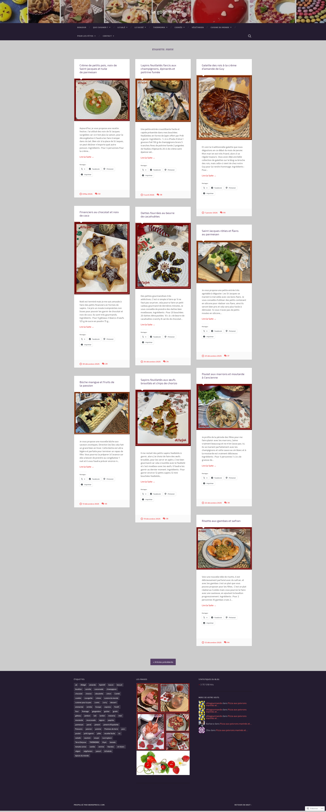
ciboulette (99, 694)
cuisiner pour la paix (83, 702)
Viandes (110, 747)
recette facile (109, 733)
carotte (88, 689)
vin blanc (120, 747)
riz (119, 733)
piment (97, 724)
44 (228, 642)
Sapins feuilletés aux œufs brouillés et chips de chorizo (159, 381)
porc (123, 729)
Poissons (78, 729)
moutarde (79, 720)
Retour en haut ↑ (243, 805)
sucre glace (107, 738)
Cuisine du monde (220, 27)
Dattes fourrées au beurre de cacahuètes (157, 214)
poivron (89, 729)
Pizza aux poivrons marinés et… (236, 723)
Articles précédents (164, 662)
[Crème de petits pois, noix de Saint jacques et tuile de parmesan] (102, 99)
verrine (101, 747)
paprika (111, 720)
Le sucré (139, 27)
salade (78, 738)
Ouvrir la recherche (249, 36)
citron (109, 694)
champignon (112, 689)
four (77, 711)
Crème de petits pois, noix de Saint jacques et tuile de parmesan (98, 69)
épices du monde (82, 755)
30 (228, 503)
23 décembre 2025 (213, 356)
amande (92, 685)
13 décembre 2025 (91, 504)
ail (76, 685)
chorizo (89, 694)
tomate (113, 742)
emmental (79, 707)
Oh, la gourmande (163, 11)
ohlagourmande (214, 703)
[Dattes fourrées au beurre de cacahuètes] (163, 256)
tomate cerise (80, 747)
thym (104, 742)
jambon (87, 716)
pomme (98, 729)
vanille (92, 747)
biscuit (119, 685)
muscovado (91, 720)
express (108, 707)
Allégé (83, 685)
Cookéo (178, 27)
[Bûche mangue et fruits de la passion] (102, 413)
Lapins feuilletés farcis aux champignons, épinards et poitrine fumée (158, 69)
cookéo (78, 698)
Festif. (116, 707)
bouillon (78, 689)
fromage (85, 711)
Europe (98, 707)
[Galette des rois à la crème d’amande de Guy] (224, 107)
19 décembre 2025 (152, 519)
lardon (102, 716)
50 (99, 194)
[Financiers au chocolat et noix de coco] (102, 258)
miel (120, 716)
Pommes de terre (111, 729)
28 (106, 364)
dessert (113, 702)
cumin (97, 702)
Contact (107, 36)
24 (167, 361)
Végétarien (198, 27)
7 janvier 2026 (211, 213)
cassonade (98, 689)
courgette (88, 698)
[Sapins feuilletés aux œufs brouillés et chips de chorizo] (163, 417)
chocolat (78, 694)
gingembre (96, 711)
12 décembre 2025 (213, 642)
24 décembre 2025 (152, 362)
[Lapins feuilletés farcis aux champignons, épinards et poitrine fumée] (163, 100)
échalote (108, 751)
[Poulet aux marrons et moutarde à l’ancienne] (224, 407)
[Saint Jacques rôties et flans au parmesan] (224, 262)
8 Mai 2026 (87, 194)
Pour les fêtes (85, 36)
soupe (96, 738)
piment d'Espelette (111, 724)
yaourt (98, 751)
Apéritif (102, 685)
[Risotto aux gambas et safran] (224, 548)
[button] (147, 698)
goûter (107, 711)
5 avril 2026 (149, 195)
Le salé (121, 27)
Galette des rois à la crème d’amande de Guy (219, 67)
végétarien (88, 751)
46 (106, 504)
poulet (77, 733)
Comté (117, 694)
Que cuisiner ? (100, 27)
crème (98, 698)
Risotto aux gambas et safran (221, 521)
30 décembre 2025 (91, 364)
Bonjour (81, 27)
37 (228, 356)
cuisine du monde (111, 698)
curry (105, 702)
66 (224, 212)
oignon (102, 720)
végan (77, 751)
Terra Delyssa (80, 742)
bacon (110, 685)
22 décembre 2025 (213, 503)
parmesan (79, 724)
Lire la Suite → (87, 156)
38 (161, 195)
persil (89, 724)
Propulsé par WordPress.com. (89, 805)
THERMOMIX (159, 27)
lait (95, 716)
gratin (115, 711)
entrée (89, 707)
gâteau (78, 716)
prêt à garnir (89, 733)
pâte (99, 733)
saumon (87, 738)
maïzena (111, 716)
